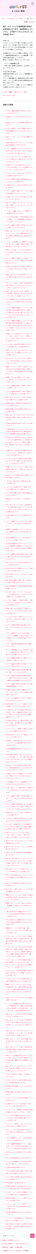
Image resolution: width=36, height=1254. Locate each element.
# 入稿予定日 (18, 1247)
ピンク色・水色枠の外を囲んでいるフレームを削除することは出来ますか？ (19, 345)
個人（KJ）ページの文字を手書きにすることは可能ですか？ (19, 563)
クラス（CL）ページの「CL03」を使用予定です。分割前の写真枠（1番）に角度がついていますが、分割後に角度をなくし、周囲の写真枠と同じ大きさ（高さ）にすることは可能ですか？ (19, 951)
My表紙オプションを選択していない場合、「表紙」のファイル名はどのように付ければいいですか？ (19, 775)
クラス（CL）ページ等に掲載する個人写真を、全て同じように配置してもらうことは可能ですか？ (19, 972)
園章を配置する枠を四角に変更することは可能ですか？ (19, 410)
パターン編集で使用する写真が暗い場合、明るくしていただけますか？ (18, 671)
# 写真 (24, 92)
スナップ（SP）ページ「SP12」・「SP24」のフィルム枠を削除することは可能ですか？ (19, 1206)
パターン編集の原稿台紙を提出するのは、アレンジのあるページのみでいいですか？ (19, 627)
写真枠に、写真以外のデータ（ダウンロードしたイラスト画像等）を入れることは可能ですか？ (19, 742)
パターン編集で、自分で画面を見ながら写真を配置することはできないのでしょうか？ (19, 130)
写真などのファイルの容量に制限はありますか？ (19, 123)
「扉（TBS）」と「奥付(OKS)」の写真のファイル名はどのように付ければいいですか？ (19, 790)
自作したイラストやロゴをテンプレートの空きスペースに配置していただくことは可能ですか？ (19, 352)
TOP (2, 18)
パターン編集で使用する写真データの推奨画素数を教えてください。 (19, 685)
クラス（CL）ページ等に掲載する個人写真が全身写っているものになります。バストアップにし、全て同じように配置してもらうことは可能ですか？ (19, 963)
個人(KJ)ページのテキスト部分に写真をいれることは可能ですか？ (19, 1015)
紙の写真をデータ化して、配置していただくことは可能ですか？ (19, 736)
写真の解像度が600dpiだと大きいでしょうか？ (19, 750)
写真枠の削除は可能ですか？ (15, 1167)
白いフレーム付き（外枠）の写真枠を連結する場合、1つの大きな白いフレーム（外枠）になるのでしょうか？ (19, 285)
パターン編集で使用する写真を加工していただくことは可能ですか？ (19, 180)
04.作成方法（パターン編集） (15, 18)
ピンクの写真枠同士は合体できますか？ (19, 1158)
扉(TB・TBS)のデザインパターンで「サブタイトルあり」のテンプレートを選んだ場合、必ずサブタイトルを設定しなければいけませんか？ (19, 862)
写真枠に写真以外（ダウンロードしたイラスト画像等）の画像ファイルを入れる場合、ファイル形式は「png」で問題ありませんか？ (19, 547)
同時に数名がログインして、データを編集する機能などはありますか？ (19, 143)
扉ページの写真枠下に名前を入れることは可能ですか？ (19, 884)
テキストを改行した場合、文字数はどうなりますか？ (19, 1075)
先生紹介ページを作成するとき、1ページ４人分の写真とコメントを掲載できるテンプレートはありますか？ (19, 167)
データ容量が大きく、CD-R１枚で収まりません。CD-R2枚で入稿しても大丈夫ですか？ (19, 301)
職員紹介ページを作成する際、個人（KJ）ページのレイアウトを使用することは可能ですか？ (19, 930)
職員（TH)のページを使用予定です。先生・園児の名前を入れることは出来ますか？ (19, 277)
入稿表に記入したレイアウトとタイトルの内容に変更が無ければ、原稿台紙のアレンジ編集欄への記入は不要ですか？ (19, 431)
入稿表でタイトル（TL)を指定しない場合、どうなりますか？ (19, 198)
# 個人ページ (17, 92)
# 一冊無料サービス (7, 1251)
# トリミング (7, 95)
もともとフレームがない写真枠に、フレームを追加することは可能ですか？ (19, 1193)
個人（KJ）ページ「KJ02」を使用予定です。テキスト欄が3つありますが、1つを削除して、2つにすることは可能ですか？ (19, 1023)
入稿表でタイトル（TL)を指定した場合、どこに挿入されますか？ (18, 1105)
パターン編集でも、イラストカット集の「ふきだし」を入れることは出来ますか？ (19, 523)
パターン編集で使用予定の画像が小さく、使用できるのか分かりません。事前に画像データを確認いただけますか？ (19, 678)
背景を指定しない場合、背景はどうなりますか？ (19, 1093)
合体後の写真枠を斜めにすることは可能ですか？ (19, 424)
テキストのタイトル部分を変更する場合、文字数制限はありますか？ (18, 1081)
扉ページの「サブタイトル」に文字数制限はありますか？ (19, 847)
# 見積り (3, 1240)
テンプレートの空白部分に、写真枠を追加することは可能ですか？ (19, 1219)
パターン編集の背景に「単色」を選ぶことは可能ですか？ (19, 386)
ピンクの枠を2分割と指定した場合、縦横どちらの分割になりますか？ (19, 1172)
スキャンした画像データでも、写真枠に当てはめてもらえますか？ (19, 699)
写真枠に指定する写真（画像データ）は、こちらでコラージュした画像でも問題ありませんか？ (19, 692)
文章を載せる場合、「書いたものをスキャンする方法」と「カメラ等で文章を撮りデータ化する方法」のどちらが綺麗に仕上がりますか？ (19, 758)
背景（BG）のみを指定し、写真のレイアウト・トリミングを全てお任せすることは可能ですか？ (19, 610)
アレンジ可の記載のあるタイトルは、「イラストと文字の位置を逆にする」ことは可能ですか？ (19, 1117)
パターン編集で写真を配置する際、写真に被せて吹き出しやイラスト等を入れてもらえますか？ (19, 556)
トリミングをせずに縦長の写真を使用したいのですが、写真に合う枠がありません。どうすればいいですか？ (19, 461)
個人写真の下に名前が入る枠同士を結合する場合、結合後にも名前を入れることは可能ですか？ (19, 1226)
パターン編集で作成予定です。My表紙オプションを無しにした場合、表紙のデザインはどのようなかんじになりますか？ (19, 806)
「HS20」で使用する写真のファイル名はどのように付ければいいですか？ (19, 819)
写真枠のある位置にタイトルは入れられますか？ (19, 1087)
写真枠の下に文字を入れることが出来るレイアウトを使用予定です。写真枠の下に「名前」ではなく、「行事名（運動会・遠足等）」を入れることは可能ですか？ (19, 442)
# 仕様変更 (26, 1251)
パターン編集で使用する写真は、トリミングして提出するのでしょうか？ (19, 665)
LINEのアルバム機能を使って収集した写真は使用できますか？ (19, 476)
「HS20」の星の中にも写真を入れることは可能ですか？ (19, 482)
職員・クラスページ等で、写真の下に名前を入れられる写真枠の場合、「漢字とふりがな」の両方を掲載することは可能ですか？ (19, 370)
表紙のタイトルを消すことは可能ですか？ (18, 500)
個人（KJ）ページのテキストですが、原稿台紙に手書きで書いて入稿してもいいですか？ (19, 417)
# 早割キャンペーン (13, 1240)
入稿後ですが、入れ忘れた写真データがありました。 (19, 186)
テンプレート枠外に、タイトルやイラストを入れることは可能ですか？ (19, 1125)
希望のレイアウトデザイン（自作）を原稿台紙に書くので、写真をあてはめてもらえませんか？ (19, 469)
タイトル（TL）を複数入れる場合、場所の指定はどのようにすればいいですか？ (19, 1110)
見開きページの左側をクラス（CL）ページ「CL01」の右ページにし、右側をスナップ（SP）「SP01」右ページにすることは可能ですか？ (19, 337)
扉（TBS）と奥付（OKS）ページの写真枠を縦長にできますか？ (19, 890)
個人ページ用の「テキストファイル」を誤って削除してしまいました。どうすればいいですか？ (19, 205)
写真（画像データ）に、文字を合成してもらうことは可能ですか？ (19, 539)
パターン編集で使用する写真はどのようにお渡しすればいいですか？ (19, 226)
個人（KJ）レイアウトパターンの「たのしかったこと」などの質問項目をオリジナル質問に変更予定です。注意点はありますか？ (19, 234)
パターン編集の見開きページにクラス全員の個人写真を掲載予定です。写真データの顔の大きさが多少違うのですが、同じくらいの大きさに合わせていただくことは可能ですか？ (19, 312)
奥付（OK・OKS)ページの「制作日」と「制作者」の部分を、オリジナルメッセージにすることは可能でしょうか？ (19, 293)
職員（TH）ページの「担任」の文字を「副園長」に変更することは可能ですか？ (19, 905)
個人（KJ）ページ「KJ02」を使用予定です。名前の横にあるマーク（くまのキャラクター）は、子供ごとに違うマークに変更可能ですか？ (19, 508)
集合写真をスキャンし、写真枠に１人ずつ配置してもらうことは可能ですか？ (19, 705)
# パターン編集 (7, 92)
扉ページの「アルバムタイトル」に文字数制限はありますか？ (19, 842)
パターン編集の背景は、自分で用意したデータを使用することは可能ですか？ (19, 392)
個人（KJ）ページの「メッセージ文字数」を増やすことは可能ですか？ (18, 398)
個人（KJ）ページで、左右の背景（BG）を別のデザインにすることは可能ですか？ (19, 1041)
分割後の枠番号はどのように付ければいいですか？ (19, 1213)
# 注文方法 (18, 1251)
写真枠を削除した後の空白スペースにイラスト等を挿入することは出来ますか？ (19, 1187)
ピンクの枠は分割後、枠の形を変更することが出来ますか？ (19, 1178)
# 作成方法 (4, 1247)
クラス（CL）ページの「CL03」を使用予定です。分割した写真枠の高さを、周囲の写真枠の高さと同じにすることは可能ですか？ (19, 939)
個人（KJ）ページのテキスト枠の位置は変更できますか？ (19, 998)
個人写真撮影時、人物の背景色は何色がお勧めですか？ (19, 587)
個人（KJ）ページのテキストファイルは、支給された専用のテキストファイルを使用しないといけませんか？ (19, 1068)
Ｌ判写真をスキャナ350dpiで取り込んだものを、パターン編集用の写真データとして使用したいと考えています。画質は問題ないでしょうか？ (19, 713)
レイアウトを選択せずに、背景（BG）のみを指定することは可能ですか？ (19, 488)
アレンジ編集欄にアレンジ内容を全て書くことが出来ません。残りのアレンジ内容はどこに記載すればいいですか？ (19, 652)
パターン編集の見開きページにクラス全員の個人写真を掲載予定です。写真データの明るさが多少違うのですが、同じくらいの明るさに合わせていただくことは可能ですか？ (19, 325)
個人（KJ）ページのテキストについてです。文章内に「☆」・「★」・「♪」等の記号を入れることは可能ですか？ (19, 1032)
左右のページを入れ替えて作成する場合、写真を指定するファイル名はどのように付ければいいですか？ (19, 767)
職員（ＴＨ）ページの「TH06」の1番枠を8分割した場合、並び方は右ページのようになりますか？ (19, 897)
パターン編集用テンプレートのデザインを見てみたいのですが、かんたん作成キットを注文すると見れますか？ (19, 150)
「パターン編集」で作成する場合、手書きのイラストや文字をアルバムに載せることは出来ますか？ (19, 602)
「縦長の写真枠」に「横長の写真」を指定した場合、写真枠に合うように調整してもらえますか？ (19, 722)
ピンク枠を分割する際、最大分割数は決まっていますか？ (19, 494)
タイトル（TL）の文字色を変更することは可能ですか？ (19, 1099)
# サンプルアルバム (21, 1244)
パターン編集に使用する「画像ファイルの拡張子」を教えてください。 (19, 659)
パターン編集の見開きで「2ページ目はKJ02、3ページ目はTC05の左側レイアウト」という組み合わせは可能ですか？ (19, 1146)
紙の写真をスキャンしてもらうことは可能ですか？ (19, 575)
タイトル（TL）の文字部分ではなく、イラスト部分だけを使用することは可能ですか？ (19, 1132)
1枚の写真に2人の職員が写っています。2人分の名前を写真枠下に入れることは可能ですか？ (19, 922)
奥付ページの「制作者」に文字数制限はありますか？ (19, 853)
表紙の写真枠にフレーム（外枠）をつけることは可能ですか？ (19, 1199)
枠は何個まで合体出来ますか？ (16, 1183)
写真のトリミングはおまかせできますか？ (18, 117)
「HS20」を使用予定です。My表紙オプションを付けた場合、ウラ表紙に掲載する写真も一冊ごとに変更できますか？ (19, 826)
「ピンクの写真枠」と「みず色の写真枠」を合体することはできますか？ (18, 1162)
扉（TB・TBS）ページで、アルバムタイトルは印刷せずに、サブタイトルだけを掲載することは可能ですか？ (19, 594)
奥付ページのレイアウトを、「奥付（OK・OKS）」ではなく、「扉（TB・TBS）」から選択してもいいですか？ (18, 834)
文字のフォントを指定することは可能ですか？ (19, 1153)
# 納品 (11, 1247)
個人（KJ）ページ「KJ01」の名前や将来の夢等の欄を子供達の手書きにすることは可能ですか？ (19, 1049)
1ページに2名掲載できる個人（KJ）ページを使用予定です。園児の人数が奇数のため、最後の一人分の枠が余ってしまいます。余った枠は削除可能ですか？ (19, 1007)
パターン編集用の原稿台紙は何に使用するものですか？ (19, 645)
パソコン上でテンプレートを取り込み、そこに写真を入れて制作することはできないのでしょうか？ (19, 159)
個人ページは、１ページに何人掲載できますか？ (19, 138)
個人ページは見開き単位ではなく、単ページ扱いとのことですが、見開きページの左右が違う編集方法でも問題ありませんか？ (19, 1059)
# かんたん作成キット (7, 1244)
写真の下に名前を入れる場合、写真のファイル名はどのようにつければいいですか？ (19, 268)
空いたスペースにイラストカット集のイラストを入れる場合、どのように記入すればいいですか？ (19, 360)
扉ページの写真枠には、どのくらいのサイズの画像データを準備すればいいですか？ (19, 877)
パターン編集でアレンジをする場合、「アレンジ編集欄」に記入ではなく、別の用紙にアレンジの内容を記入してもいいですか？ (19, 636)
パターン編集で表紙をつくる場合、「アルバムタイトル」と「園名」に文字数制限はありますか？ (19, 260)
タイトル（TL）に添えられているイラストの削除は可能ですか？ (19, 174)
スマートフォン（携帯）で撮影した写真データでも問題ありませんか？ (19, 730)
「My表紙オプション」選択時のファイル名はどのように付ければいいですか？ (19, 783)
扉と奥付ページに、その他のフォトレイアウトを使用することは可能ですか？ (19, 870)
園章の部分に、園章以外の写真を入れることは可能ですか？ (19, 404)
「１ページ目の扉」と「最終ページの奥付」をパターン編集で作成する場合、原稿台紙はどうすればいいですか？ (19, 244)
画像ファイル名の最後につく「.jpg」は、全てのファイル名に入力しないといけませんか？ (19, 379)
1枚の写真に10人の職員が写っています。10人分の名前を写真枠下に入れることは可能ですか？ (19, 913)
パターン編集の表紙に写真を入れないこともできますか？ (19, 112)
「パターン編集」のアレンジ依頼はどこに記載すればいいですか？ (19, 212)
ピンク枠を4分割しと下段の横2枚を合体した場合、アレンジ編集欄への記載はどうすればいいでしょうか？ (19, 219)
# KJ (13, 95)
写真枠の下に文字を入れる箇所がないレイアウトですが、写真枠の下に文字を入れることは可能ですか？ (19, 452)
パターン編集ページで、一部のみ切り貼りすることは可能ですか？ (19, 1139)
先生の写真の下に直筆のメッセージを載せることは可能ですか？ (19, 569)
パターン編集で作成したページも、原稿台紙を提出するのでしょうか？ (19, 192)
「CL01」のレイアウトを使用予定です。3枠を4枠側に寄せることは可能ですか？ (19, 980)
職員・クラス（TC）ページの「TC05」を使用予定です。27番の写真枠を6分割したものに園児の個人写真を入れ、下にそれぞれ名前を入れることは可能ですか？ (19, 989)
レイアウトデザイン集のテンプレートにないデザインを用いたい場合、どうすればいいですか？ (19, 619)
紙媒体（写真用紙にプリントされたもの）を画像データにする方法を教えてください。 (19, 531)
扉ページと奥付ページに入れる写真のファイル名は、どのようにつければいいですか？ (19, 252)
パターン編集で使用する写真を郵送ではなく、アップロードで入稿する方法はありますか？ (19, 798)
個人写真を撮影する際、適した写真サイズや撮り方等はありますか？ (19, 581)
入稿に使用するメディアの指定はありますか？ (19, 516)
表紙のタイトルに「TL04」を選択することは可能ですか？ (19, 813)
